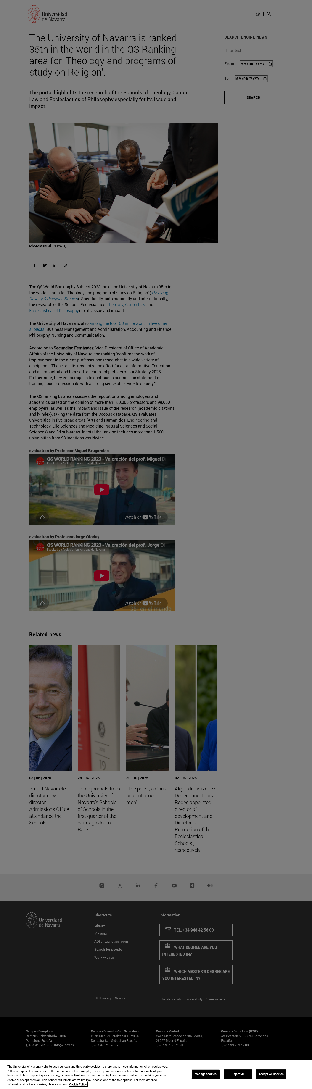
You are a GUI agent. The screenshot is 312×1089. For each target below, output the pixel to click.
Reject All (238, 1074)
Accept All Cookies (271, 1074)
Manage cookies (206, 1074)
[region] (156, 1074)
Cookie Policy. (78, 1084)
